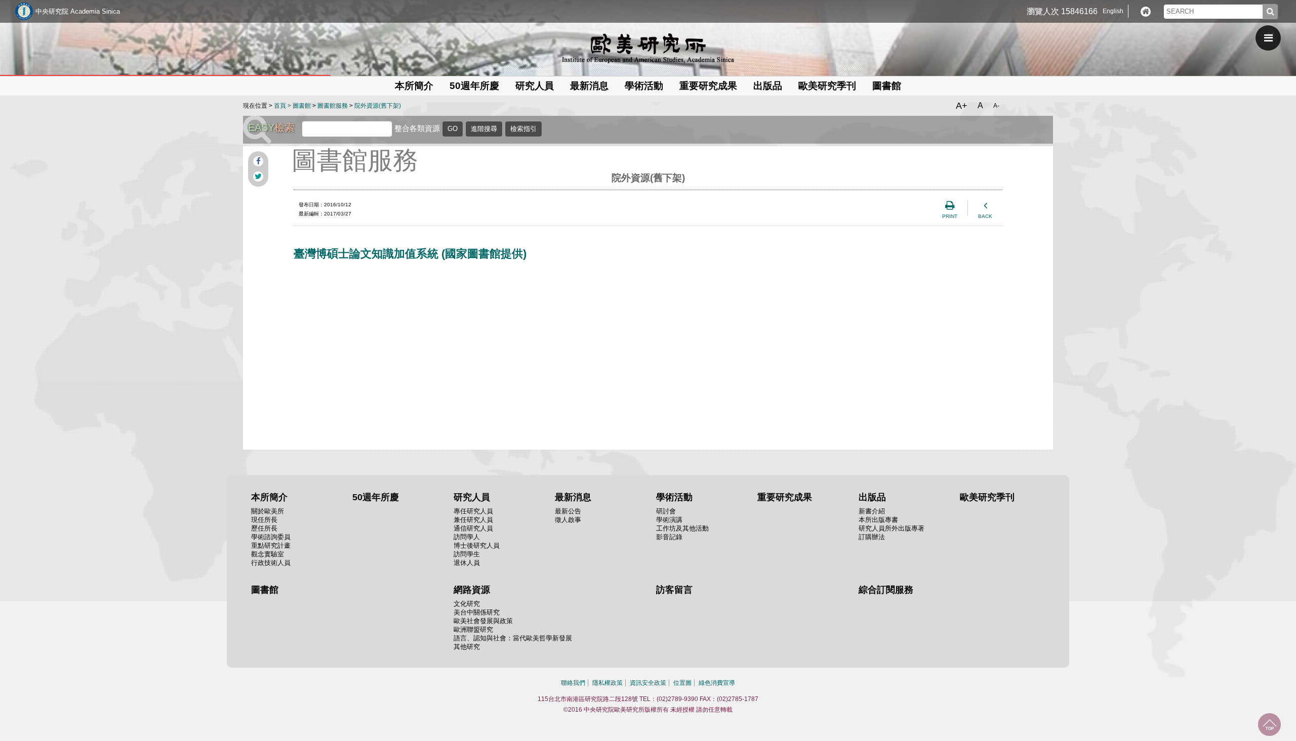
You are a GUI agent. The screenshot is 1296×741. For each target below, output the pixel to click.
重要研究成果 (708, 85)
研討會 (666, 511)
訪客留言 (674, 590)
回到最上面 (1269, 724)
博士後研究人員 (477, 545)
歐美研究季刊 (827, 85)
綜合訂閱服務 (886, 590)
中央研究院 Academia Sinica (77, 11)
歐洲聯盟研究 (473, 629)
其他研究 (467, 646)
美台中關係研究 (477, 612)
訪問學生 (467, 554)
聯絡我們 (573, 682)
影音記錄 (669, 537)
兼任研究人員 (473, 520)
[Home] (1146, 12)
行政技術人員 (271, 562)
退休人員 (467, 562)
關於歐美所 (267, 511)
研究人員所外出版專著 (891, 528)
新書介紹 (872, 511)
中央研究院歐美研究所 (648, 48)
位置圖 (682, 682)
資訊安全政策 (648, 682)
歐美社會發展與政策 (483, 621)
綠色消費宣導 (717, 682)
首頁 (280, 105)
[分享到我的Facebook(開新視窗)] (258, 161)
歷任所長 (264, 528)
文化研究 (467, 603)
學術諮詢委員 (271, 537)
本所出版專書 (878, 520)
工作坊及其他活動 (682, 528)
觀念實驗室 (267, 554)
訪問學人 (467, 537)
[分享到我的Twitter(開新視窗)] (258, 176)
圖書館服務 (332, 105)
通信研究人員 (473, 528)
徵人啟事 (568, 520)
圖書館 (886, 85)
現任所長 (264, 520)
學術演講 (669, 520)
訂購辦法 (872, 537)
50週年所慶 (474, 85)
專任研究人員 (473, 511)
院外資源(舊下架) (377, 105)
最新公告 (568, 511)
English (1113, 11)
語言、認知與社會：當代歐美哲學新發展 (513, 638)
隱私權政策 (607, 682)
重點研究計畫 (271, 545)
